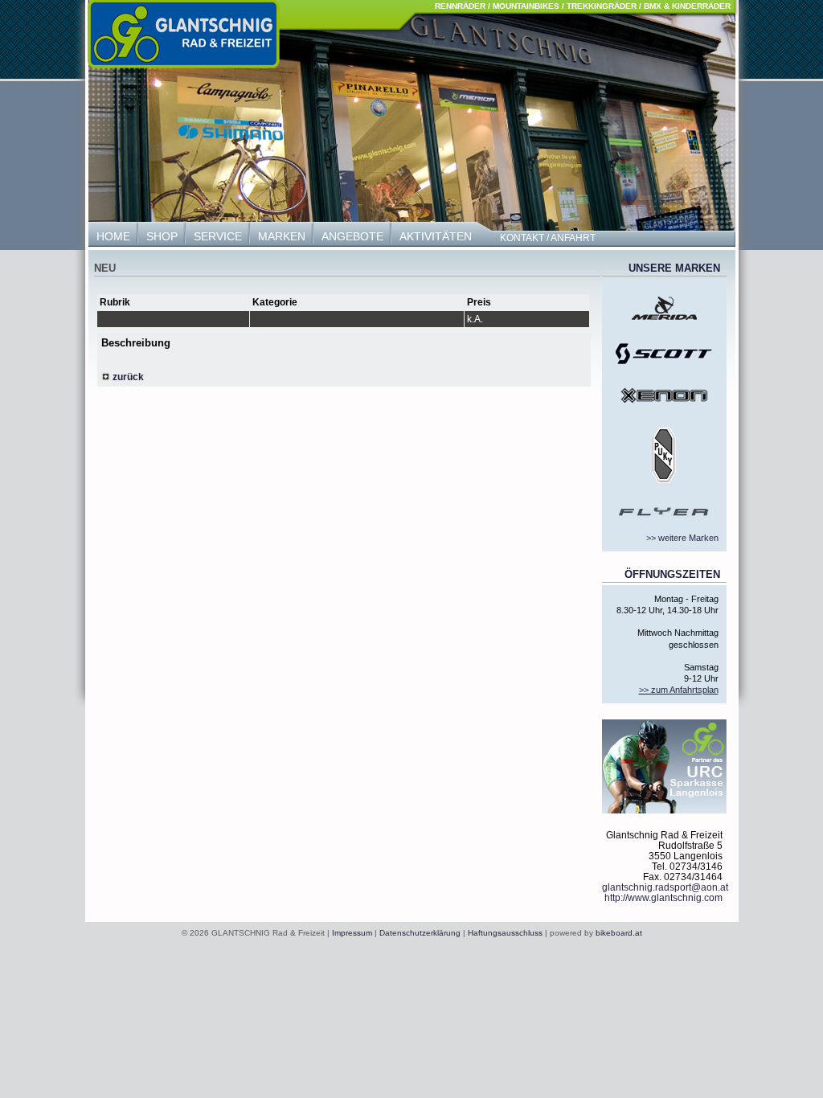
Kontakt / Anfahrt (548, 238)
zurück (127, 377)
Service (218, 236)
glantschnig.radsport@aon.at (665, 887)
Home (113, 236)
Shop (162, 236)
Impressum (352, 932)
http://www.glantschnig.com (663, 897)
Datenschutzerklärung (420, 932)
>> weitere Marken (682, 538)
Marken (281, 236)
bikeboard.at (619, 932)
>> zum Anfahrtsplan (679, 689)
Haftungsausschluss (505, 932)
